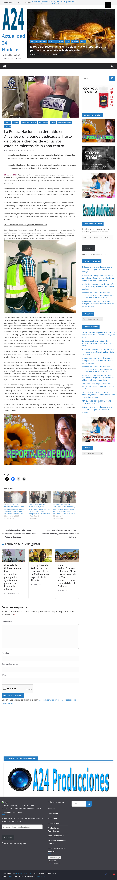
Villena (83, 42)
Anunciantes (53, 818)
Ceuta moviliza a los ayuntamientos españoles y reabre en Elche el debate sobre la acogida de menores (98, 394)
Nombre (5, 653)
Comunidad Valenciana (38, 42)
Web (4, 675)
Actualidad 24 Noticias (52, 54)
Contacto (51, 809)
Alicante (7, 122)
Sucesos (75, 42)
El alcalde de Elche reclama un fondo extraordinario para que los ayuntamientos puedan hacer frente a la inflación (13, 577)
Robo (67, 42)
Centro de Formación (56, 836)
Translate (56, 864)
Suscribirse (88, 248)
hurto (53, 122)
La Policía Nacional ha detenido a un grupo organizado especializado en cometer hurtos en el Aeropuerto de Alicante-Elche (39, 509)
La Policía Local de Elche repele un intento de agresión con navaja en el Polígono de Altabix (20, 533)
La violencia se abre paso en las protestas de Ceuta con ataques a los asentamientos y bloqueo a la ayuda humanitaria (98, 277)
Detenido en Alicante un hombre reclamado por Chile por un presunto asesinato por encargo (98, 269)
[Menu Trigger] (108, 5)
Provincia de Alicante (56, 42)
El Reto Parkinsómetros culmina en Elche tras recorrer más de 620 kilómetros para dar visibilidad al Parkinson (67, 576)
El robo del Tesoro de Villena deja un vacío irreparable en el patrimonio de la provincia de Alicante (54, 3)
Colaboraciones (54, 823)
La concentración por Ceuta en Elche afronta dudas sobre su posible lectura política (96, 343)
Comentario (8, 621)
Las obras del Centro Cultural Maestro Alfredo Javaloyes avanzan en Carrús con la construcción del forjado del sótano (98, 295)
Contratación (53, 814)
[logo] (5, 802)
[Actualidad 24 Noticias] (4, 66)
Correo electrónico (10, 664)
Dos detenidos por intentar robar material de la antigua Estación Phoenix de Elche (59, 533)
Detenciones (43, 122)
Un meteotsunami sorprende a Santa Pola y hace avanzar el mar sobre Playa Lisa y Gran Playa (98, 334)
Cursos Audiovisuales (56, 848)
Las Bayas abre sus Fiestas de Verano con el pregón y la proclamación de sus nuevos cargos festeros (98, 303)
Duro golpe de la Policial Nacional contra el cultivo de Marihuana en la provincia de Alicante (40, 573)
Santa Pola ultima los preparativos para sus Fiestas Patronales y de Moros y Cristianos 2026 (98, 386)
